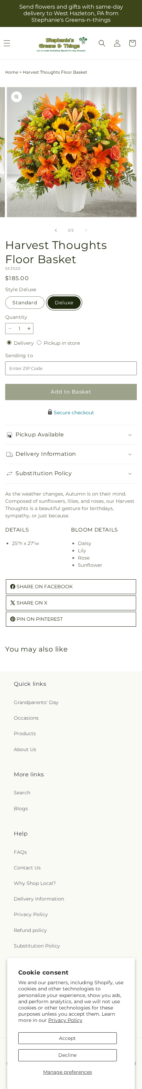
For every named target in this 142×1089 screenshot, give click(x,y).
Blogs (21, 808)
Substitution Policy (37, 946)
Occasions (26, 718)
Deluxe (64, 302)
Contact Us (27, 868)
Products (25, 733)
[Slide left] (55, 230)
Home (11, 72)
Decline (67, 1055)
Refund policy (30, 930)
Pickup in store (62, 343)
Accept (67, 1038)
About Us (25, 749)
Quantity (16, 317)
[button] (102, 43)
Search (22, 793)
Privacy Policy (65, 1020)
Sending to (29, 355)
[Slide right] (86, 230)
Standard (24, 302)
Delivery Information (39, 899)
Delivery (24, 343)
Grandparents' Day (36, 702)
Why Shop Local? (35, 883)
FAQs (20, 852)
